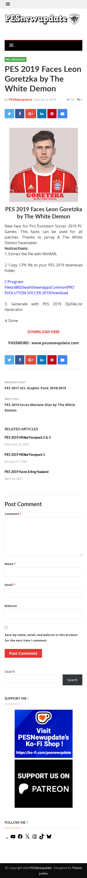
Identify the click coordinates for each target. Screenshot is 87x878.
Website (11, 606)
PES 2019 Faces (15, 59)
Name (10, 564)
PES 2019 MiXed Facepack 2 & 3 (28, 437)
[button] (8, 4)
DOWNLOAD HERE (44, 331)
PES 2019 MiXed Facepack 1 (25, 455)
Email (10, 585)
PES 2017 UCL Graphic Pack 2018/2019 (35, 388)
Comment (13, 514)
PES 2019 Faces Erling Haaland (26, 472)
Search (10, 671)
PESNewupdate (41, 868)
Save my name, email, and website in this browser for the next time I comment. (41, 637)
